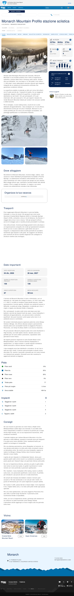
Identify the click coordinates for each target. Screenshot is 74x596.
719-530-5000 (56, 14)
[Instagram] (67, 581)
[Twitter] (63, 581)
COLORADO (5, 24)
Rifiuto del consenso (41, 588)
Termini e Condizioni (17, 588)
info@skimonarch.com (62, 560)
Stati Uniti (66, 78)
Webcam (25, 34)
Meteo (9, 7)
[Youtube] (59, 581)
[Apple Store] (69, 585)
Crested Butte (11, 30)
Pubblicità (22, 582)
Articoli (20, 7)
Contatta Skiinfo (13, 582)
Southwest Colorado (23, 27)
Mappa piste (54, 34)
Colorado (11, 27)
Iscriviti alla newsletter (13, 583)
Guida (3, 34)
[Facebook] (71, 581)
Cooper (19, 30)
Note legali (3, 588)
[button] (24, 249)
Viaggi (14, 7)
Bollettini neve (11, 34)
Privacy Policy (9, 588)
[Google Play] (62, 585)
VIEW (20, 536)
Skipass (23, 196)
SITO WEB (19, 14)
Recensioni (46, 34)
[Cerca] (61, 8)
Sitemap (24, 588)
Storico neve (63, 34)
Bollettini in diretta (35, 34)
